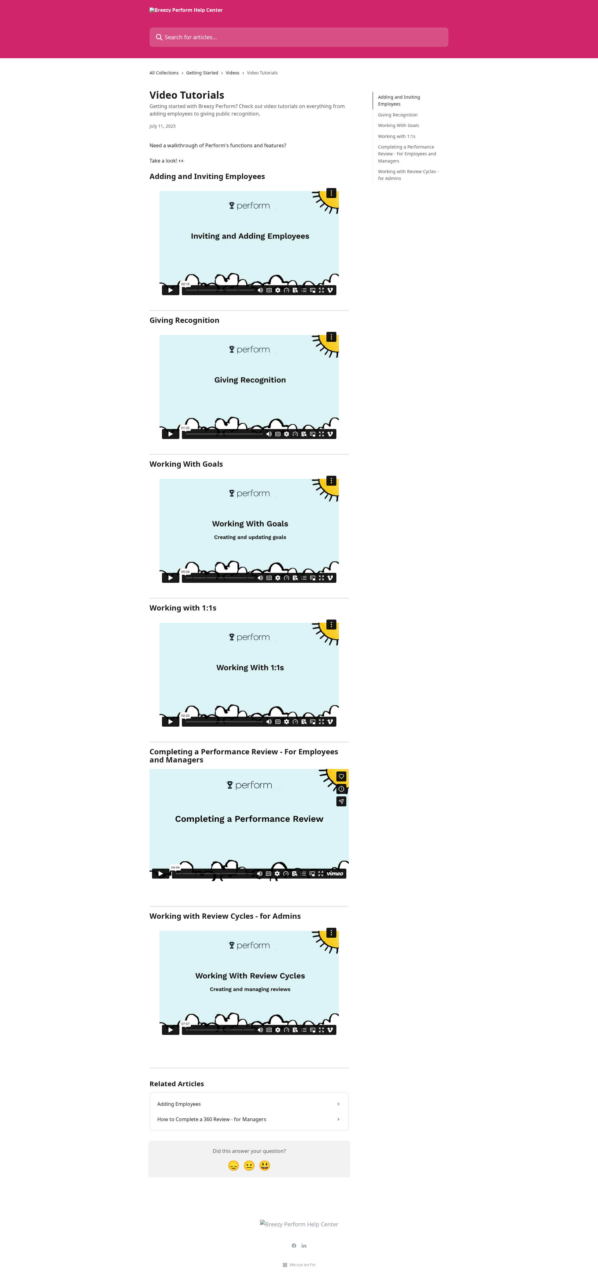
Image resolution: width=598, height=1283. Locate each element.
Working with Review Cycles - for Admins (408, 174)
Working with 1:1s (396, 136)
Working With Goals (398, 125)
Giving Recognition (398, 115)
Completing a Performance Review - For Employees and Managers (407, 154)
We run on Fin (303, 1264)
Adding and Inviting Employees (399, 100)
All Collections (164, 73)
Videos (233, 73)
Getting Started (202, 73)
